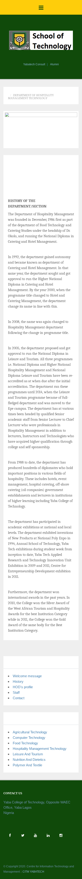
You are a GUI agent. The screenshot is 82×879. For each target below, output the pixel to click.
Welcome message (27, 676)
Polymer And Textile (27, 765)
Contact (18, 698)
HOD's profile (23, 687)
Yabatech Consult (34, 64)
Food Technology (25, 743)
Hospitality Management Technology (40, 749)
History (18, 681)
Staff (16, 692)
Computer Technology (29, 738)
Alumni (54, 64)
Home (12, 92)
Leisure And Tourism (28, 754)
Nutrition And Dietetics (29, 760)
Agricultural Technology (30, 732)
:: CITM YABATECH (32, 871)
